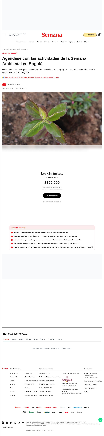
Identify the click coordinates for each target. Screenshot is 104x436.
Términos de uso (44, 373)
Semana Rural (29, 384)
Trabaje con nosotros (90, 384)
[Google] (3, 422)
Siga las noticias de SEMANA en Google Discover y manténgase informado (31, 77)
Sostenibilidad (14, 49)
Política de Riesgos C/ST (47, 384)
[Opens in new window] (7, 422)
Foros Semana (29, 377)
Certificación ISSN (45, 391)
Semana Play (14, 373)
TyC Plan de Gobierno (46, 395)
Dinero (12, 380)
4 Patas (12, 395)
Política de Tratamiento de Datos (49, 377)
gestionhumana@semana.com (72, 393)
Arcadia (12, 384)
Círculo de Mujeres (31, 391)
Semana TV (13, 377)
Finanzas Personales (31, 380)
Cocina (27, 388)
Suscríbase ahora (52, 196)
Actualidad (24, 49)
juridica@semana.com (69, 385)
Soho (11, 388)
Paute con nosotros (90, 388)
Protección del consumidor (70, 373)
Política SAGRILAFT (45, 388)
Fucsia (12, 391)
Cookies (86, 392)
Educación (28, 373)
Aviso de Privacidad (9, 427)
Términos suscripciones (46, 380)
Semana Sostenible (31, 395)
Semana (5, 49)
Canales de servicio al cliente (93, 381)
